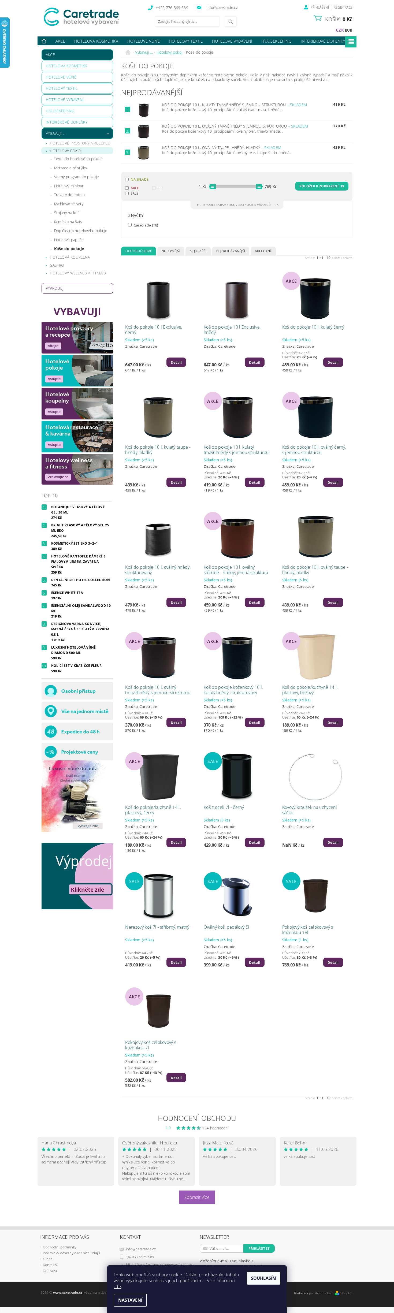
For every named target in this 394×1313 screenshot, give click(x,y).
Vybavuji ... (56, 133)
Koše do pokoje (69, 248)
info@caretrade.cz (141, 1249)
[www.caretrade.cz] (91, 17)
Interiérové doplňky (323, 41)
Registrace (343, 7)
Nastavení (130, 1300)
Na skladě (139, 179)
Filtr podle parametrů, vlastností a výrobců (234, 205)
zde (117, 1286)
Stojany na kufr (67, 212)
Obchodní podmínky (59, 1247)
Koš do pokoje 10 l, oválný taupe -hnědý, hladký (221, 147)
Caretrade (145, 225)
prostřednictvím (322, 1293)
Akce (60, 41)
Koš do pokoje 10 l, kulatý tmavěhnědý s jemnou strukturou (234, 104)
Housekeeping (276, 41)
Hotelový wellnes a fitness (78, 273)
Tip (160, 188)
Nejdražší (198, 251)
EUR (348, 30)
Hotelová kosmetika (96, 41)
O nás (48, 1258)
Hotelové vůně (143, 41)
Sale (134, 193)
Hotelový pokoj (65, 150)
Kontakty (50, 1264)
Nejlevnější (171, 251)
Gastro (57, 265)
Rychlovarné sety (68, 203)
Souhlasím (263, 1278)
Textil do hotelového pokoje (78, 158)
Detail (176, 362)
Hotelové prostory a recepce (80, 143)
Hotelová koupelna (70, 257)
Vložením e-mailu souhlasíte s (231, 1263)
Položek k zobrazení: (321, 186)
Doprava (50, 1270)
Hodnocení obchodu (197, 1118)
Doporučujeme (138, 251)
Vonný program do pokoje (76, 176)
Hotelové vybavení (232, 41)
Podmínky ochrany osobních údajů (71, 1253)
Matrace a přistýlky (70, 167)
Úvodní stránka (44, 41)
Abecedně (263, 251)
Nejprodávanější (230, 251)
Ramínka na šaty (68, 221)
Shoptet (346, 1293)
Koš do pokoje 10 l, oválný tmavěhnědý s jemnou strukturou (235, 126)
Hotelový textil (186, 41)
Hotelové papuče (69, 239)
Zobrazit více (197, 1197)
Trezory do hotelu (69, 194)
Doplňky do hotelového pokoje (80, 230)
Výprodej (55, 288)
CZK (340, 30)
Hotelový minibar (68, 185)
